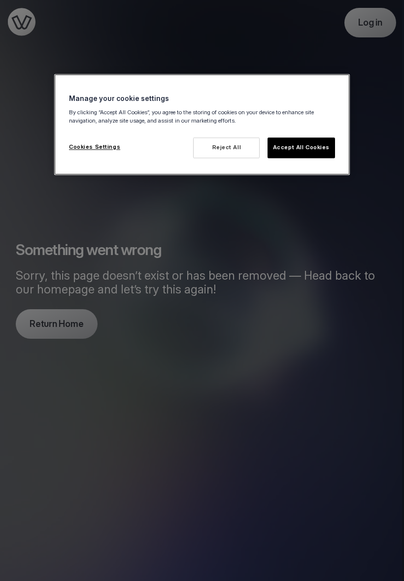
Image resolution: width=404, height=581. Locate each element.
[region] (202, 124)
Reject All (226, 147)
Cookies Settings (94, 146)
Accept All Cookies (301, 147)
